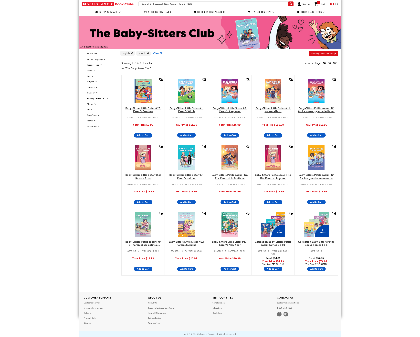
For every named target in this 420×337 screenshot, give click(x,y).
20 (324, 63)
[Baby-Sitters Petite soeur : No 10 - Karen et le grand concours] (273, 157)
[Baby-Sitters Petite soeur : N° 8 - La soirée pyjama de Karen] (316, 91)
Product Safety (90, 318)
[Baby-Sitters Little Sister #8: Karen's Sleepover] (229, 91)
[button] (108, 12)
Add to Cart (143, 135)
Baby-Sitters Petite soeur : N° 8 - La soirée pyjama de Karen (316, 110)
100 (335, 63)
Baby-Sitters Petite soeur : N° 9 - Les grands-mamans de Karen (316, 177)
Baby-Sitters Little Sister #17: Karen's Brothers (143, 110)
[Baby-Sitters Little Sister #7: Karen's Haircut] (186, 157)
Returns (87, 313)
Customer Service (92, 303)
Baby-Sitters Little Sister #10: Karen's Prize (143, 176)
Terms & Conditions (157, 313)
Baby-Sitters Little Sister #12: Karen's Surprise (186, 243)
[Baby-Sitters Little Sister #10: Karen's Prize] (143, 157)
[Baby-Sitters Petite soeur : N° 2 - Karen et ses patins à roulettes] (143, 224)
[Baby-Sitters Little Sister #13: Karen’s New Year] (229, 224)
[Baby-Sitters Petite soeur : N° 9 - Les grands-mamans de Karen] (316, 157)
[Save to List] (160, 79)
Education (217, 308)
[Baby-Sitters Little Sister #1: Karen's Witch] (186, 91)
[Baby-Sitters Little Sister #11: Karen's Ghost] (273, 91)
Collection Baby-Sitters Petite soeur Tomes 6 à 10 (273, 243)
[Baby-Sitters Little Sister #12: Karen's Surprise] (186, 224)
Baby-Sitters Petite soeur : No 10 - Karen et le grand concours (273, 177)
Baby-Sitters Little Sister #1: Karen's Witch (186, 110)
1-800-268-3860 (284, 308)
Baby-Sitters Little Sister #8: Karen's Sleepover (230, 110)
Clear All (158, 53)
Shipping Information (93, 308)
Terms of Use (154, 323)
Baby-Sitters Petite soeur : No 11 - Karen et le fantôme (230, 176)
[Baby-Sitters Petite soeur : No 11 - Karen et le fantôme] (229, 157)
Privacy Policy (154, 318)
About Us (152, 303)
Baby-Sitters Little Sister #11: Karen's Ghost (273, 110)
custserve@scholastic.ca (288, 303)
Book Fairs (217, 313)
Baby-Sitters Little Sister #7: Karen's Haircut (186, 176)
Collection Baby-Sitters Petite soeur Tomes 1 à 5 (316, 243)
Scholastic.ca (218, 303)
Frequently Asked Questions (161, 308)
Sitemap (87, 323)
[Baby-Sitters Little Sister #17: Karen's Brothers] (143, 91)
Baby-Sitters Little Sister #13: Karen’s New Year (229, 243)
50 (329, 63)
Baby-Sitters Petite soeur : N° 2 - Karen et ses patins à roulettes (143, 243)
